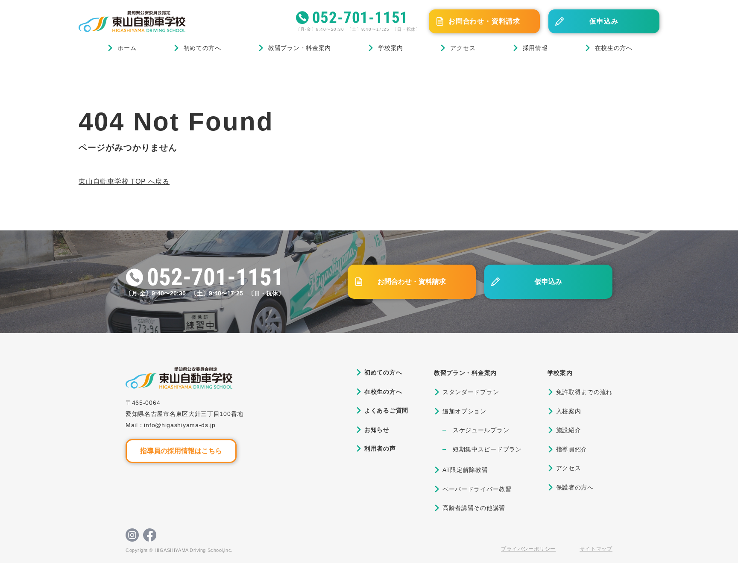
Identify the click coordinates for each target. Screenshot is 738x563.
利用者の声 (380, 448)
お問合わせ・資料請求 (484, 21)
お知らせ (377, 429)
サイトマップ (596, 549)
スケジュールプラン (481, 430)
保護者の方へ (575, 487)
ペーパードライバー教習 (477, 489)
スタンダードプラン (470, 392)
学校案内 (390, 47)
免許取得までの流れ (584, 392)
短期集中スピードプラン (487, 449)
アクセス (462, 47)
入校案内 (568, 411)
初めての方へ (202, 47)
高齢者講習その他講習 (473, 507)
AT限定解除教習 (465, 469)
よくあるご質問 (386, 410)
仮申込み (603, 21)
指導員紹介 (572, 449)
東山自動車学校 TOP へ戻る (124, 181)
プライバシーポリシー (528, 549)
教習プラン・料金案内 (299, 47)
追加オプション (464, 411)
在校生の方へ (614, 47)
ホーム (126, 47)
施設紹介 (568, 430)
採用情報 (535, 47)
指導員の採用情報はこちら (181, 450)
